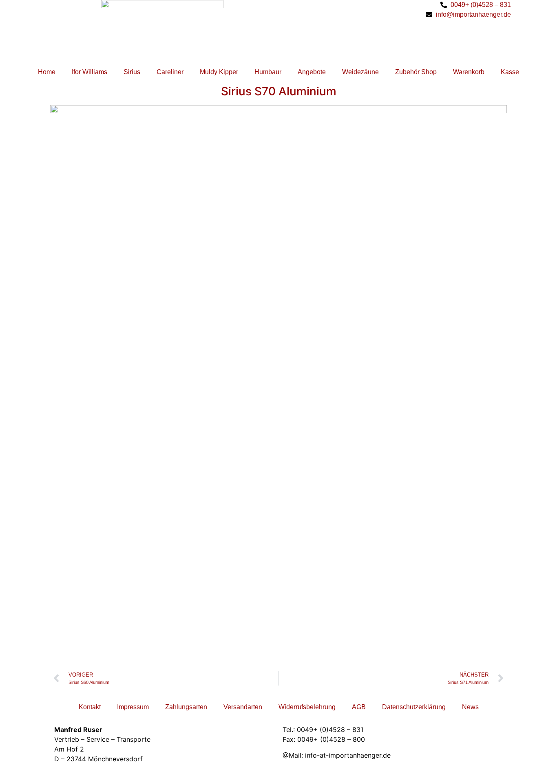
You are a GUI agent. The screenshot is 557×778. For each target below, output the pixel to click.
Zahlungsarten (186, 706)
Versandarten (242, 706)
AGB (359, 706)
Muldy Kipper (219, 71)
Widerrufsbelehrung (307, 706)
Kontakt (90, 706)
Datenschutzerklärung (414, 706)
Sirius (132, 71)
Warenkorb (468, 71)
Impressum (133, 706)
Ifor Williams (89, 71)
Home (46, 71)
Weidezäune (360, 71)
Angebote (312, 71)
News (470, 706)
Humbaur (267, 71)
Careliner (170, 71)
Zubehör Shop (416, 71)
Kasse (510, 71)
